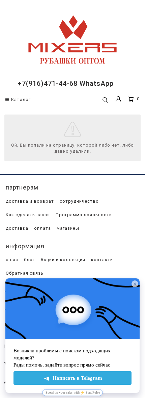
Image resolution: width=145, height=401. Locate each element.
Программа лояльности (83, 214)
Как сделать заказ (27, 214)
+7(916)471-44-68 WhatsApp (66, 83)
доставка (16, 228)
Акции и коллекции (62, 259)
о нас (11, 259)
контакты (102, 259)
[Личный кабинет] (118, 100)
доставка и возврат (29, 201)
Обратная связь (24, 273)
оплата (42, 228)
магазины (67, 228)
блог (29, 259)
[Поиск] (105, 100)
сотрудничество (78, 201)
